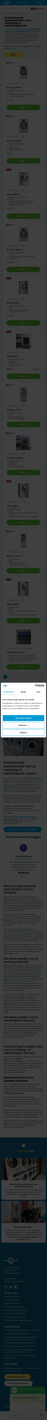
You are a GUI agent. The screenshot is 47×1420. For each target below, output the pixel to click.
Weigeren (23, 732)
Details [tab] (23, 692)
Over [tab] (38, 692)
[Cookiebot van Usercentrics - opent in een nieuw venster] (34, 685)
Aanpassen (22, 725)
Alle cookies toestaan (23, 718)
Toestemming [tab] (8, 692)
